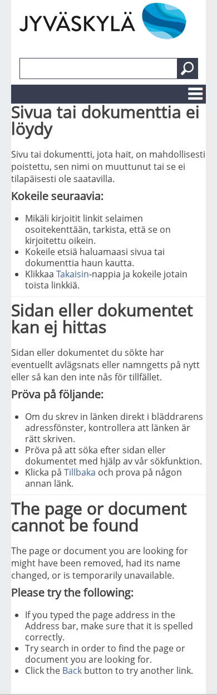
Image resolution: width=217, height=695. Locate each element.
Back (72, 670)
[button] (187, 68)
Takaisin (72, 274)
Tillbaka (80, 472)
